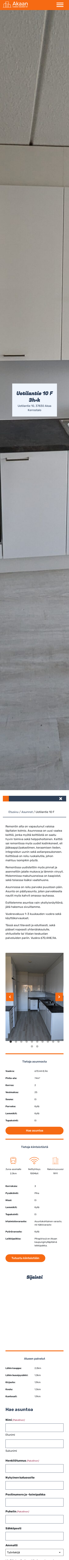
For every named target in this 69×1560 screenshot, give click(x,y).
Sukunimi (11, 1450)
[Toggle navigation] (60, 5)
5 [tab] (32, 1041)
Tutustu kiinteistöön (25, 1258)
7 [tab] (42, 1041)
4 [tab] (26, 1041)
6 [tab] (37, 1041)
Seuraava (59, 996)
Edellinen (9, 996)
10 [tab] (58, 1041)
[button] (61, 798)
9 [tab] (53, 1041)
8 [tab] (48, 1041)
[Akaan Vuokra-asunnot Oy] (15, 5)
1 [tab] (10, 1041)
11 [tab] (32, 1046)
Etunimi (10, 1434)
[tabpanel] (34, 997)
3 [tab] (21, 1041)
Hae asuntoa (34, 1130)
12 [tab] (37, 1046)
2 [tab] (16, 1041)
